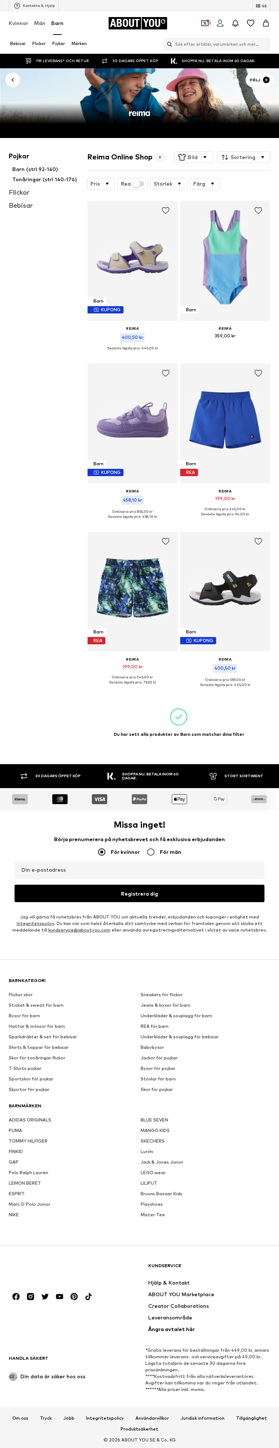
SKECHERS (153, 1141)
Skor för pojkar (157, 1089)
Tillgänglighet (251, 1418)
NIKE (14, 1214)
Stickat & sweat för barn (36, 1005)
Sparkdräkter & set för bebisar (43, 1036)
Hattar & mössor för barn (37, 1026)
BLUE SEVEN (154, 1120)
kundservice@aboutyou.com (79, 930)
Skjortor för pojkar (29, 1089)
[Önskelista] (250, 23)
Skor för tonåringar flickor (37, 1057)
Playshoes (152, 1204)
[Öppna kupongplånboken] (205, 23)
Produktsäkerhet (139, 1429)
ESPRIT (17, 1193)
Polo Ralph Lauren (28, 1172)
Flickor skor (21, 994)
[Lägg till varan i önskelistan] (165, 210)
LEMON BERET (25, 1183)
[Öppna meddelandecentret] (235, 23)
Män (39, 23)
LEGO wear (153, 1172)
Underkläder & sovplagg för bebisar (180, 1036)
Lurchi (147, 1151)
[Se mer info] (132, 354)
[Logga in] (220, 23)
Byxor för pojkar (158, 1068)
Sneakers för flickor (162, 994)
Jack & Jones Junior (162, 1162)
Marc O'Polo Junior (29, 1204)
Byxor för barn (24, 1015)
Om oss (20, 1418)
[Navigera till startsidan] (48, 1269)
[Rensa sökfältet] (264, 44)
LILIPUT (149, 1183)
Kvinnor (18, 23)
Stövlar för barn (158, 1079)
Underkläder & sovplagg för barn (176, 1015)
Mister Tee (153, 1214)
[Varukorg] (266, 23)
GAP (14, 1162)
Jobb (68, 1418)
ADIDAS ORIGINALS (30, 1120)
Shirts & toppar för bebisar (39, 1047)
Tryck (46, 1418)
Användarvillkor (152, 1418)
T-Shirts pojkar (25, 1068)
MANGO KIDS (155, 1130)
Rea (126, 184)
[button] (193, 157)
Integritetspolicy (35, 923)
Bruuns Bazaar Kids (161, 1193)
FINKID (16, 1151)
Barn (57, 23)
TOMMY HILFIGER (28, 1141)
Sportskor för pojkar (31, 1079)
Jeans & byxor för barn (165, 1005)
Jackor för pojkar (159, 1057)
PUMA (15, 1130)
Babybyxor (152, 1047)
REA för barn (155, 1026)
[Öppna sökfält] (167, 44)
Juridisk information (203, 1418)
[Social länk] (16, 1296)
